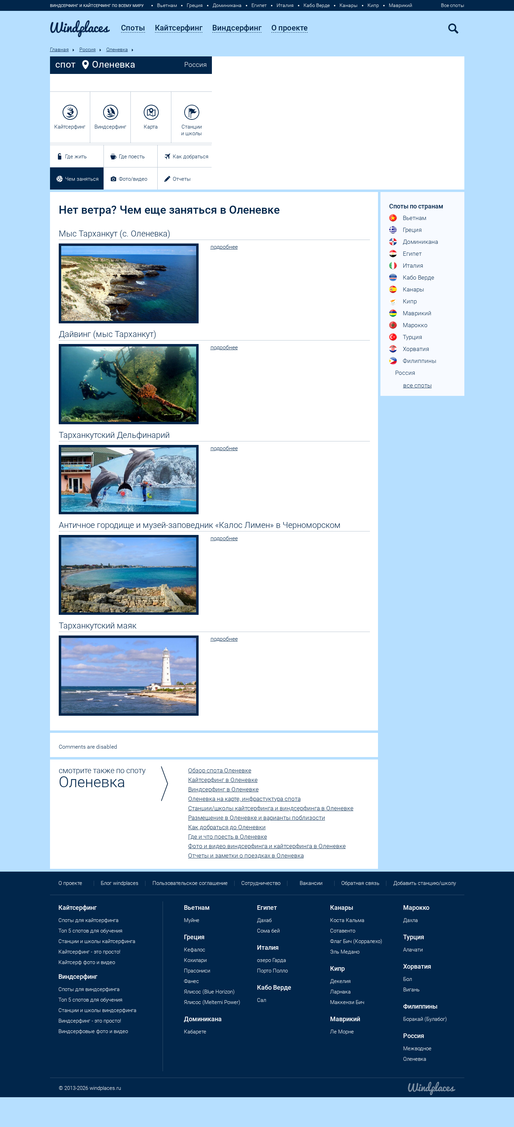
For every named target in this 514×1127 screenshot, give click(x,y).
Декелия (340, 981)
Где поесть (132, 156)
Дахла (410, 920)
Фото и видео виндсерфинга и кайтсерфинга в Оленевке (267, 846)
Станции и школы (191, 130)
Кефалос (194, 950)
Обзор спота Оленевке (219, 770)
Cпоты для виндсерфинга (89, 989)
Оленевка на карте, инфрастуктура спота (244, 799)
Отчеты (182, 179)
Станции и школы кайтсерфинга (96, 941)
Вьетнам (167, 5)
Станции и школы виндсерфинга (97, 1010)
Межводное (417, 1048)
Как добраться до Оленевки (227, 827)
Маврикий (400, 5)
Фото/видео (133, 179)
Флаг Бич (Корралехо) (356, 941)
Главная (59, 49)
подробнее (224, 246)
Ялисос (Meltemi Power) (212, 1002)
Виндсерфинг (110, 127)
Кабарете (195, 1032)
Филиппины (419, 360)
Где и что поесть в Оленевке (227, 836)
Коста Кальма (347, 920)
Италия (285, 5)
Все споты (452, 5)
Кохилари (195, 960)
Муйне (191, 920)
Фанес (191, 981)
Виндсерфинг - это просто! (89, 1021)
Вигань (411, 990)
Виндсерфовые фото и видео (93, 1031)
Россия (87, 49)
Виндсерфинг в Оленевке (223, 789)
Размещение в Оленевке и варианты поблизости (256, 818)
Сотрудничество (260, 883)
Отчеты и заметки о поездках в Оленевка (246, 855)
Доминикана (227, 5)
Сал (261, 1000)
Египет (259, 5)
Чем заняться (82, 179)
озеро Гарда (271, 960)
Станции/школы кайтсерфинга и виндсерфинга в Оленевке (271, 808)
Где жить (76, 156)
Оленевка (117, 49)
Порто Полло (272, 971)
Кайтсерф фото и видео (86, 962)
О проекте (70, 883)
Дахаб (264, 920)
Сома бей (268, 931)
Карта (151, 127)
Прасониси (197, 971)
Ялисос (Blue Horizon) (209, 992)
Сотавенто (342, 931)
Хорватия (416, 348)
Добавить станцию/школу (424, 883)
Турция (412, 337)
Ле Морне (342, 1032)
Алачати (413, 950)
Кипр (373, 5)
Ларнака (340, 992)
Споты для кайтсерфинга (88, 920)
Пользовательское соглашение (190, 883)
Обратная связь (360, 883)
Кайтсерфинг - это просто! (89, 952)
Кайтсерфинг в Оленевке (223, 780)
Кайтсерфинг (69, 127)
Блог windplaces (119, 883)
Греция (195, 5)
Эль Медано (344, 952)
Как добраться (190, 156)
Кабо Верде (317, 5)
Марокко (415, 325)
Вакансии (311, 883)
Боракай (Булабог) (425, 1019)
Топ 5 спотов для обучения (90, 931)
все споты (417, 385)
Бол (407, 979)
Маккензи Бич (347, 1002)
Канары (349, 5)
